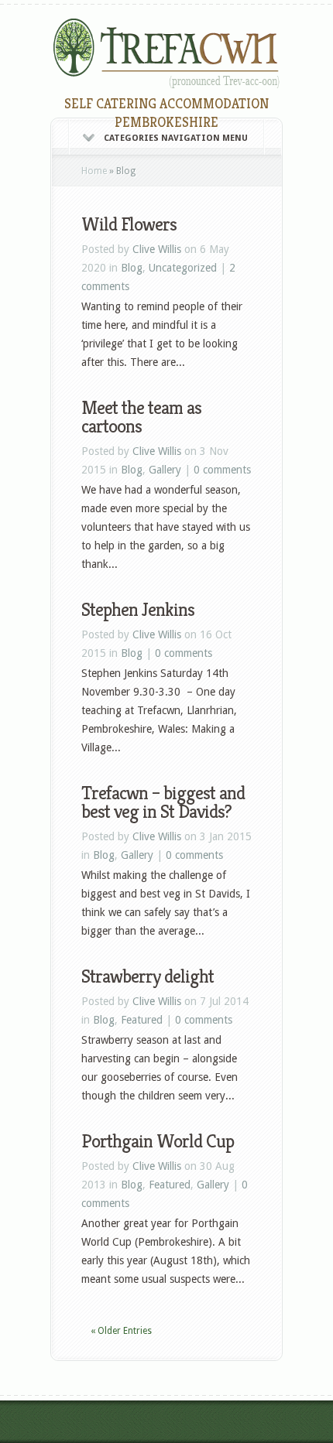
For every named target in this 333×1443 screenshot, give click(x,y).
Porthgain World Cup (157, 1141)
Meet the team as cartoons (141, 417)
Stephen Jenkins (137, 609)
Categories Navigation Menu (176, 138)
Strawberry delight (147, 976)
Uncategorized (183, 268)
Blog (131, 268)
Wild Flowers (129, 224)
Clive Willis (156, 249)
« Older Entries (121, 1330)
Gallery (165, 469)
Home (94, 171)
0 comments (222, 469)
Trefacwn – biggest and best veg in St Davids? (163, 802)
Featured (142, 1020)
